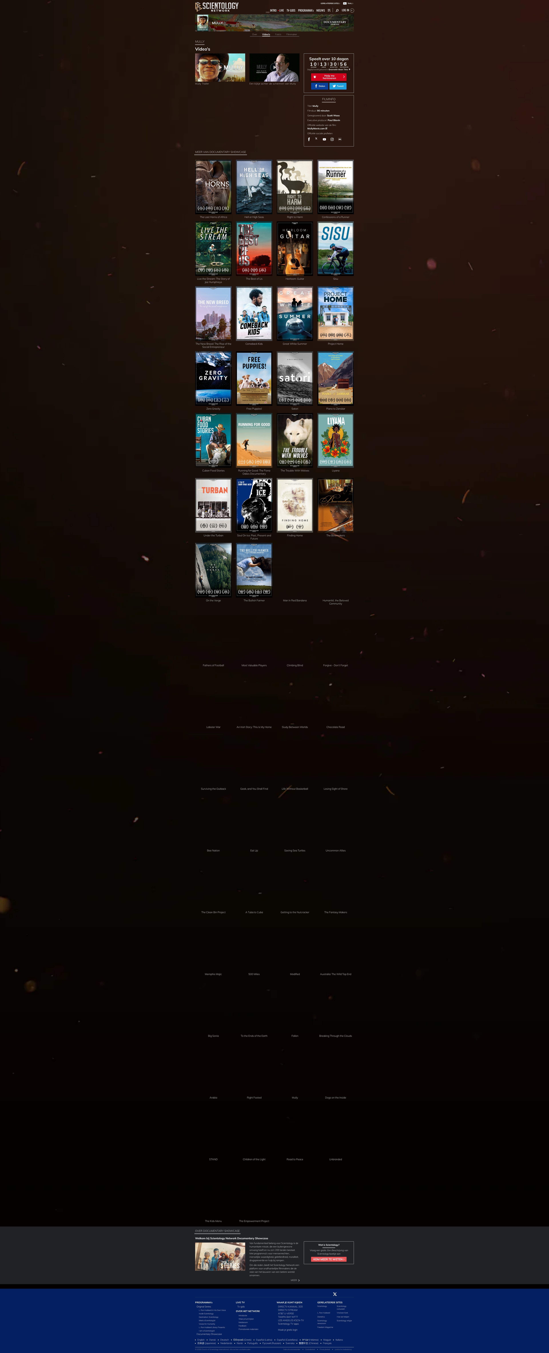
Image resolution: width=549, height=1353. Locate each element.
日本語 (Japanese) (206, 1343)
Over (254, 34)
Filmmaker (291, 34)
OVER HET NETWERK (248, 1311)
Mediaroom (243, 1322)
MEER (294, 1280)
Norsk (240, 1343)
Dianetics (321, 1317)
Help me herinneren (329, 77)
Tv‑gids (241, 1306)
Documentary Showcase (209, 1334)
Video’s (266, 34)
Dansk (212, 1339)
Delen (322, 86)
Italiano (339, 1339)
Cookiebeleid (310, 1349)
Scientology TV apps (288, 1323)
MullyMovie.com (316, 128)
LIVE (281, 10)
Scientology (322, 1306)
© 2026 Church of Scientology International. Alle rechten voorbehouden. (223, 1349)
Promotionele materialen (248, 1329)
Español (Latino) (264, 1339)
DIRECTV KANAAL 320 (290, 1306)
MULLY (217, 23)
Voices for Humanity (207, 1324)
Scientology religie (344, 1320)
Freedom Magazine (325, 1327)
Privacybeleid (325, 1349)
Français (327, 1343)
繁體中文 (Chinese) (308, 1343)
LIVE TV (240, 1302)
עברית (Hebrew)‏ (310, 1339)
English (201, 1339)
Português (252, 1343)
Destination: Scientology (208, 1317)
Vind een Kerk (342, 1313)
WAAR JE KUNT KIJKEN (289, 1302)
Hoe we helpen (343, 1317)
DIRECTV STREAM (288, 1310)
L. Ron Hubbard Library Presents (212, 1327)
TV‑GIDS (291, 10)
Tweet (340, 86)
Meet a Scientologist (207, 1320)
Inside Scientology (206, 1313)
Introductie (243, 1315)
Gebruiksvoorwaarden (291, 1349)
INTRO (273, 10)
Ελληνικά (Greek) (242, 1339)
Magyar (327, 1339)
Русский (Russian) (271, 1343)
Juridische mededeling (343, 1349)
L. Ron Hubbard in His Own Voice (212, 1310)
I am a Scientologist (207, 1331)
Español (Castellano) (287, 1339)
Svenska (290, 1343)
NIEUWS (320, 10)
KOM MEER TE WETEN (328, 1259)
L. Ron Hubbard (323, 1313)
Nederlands (226, 1343)
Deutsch (224, 1339)
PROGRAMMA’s (306, 10)
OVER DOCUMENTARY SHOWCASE (217, 1231)
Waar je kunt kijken (246, 1319)
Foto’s (278, 34)
